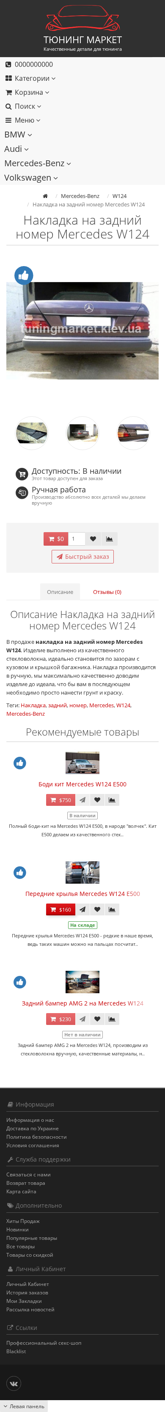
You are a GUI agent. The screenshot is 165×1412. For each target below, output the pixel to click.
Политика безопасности (36, 1136)
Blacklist (16, 1351)
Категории (32, 78)
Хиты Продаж (23, 1221)
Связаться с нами (28, 1174)
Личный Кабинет (27, 1284)
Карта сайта (21, 1191)
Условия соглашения (32, 1145)
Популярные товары (31, 1238)
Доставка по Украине (32, 1128)
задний (57, 705)
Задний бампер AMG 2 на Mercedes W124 (82, 1003)
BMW (16, 134)
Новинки (17, 1229)
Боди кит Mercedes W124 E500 (82, 784)
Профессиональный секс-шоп (43, 1342)
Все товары (20, 1246)
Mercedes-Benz (35, 163)
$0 (59, 539)
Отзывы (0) (107, 592)
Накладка (33, 705)
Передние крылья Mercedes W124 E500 (82, 894)
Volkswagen (28, 177)
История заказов (27, 1292)
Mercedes (101, 705)
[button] (76, 92)
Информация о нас (30, 1120)
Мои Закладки (24, 1301)
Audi (14, 148)
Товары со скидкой (29, 1254)
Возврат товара (25, 1183)
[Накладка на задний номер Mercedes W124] (82, 331)
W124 (123, 705)
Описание (60, 592)
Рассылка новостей (30, 1309)
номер (78, 705)
